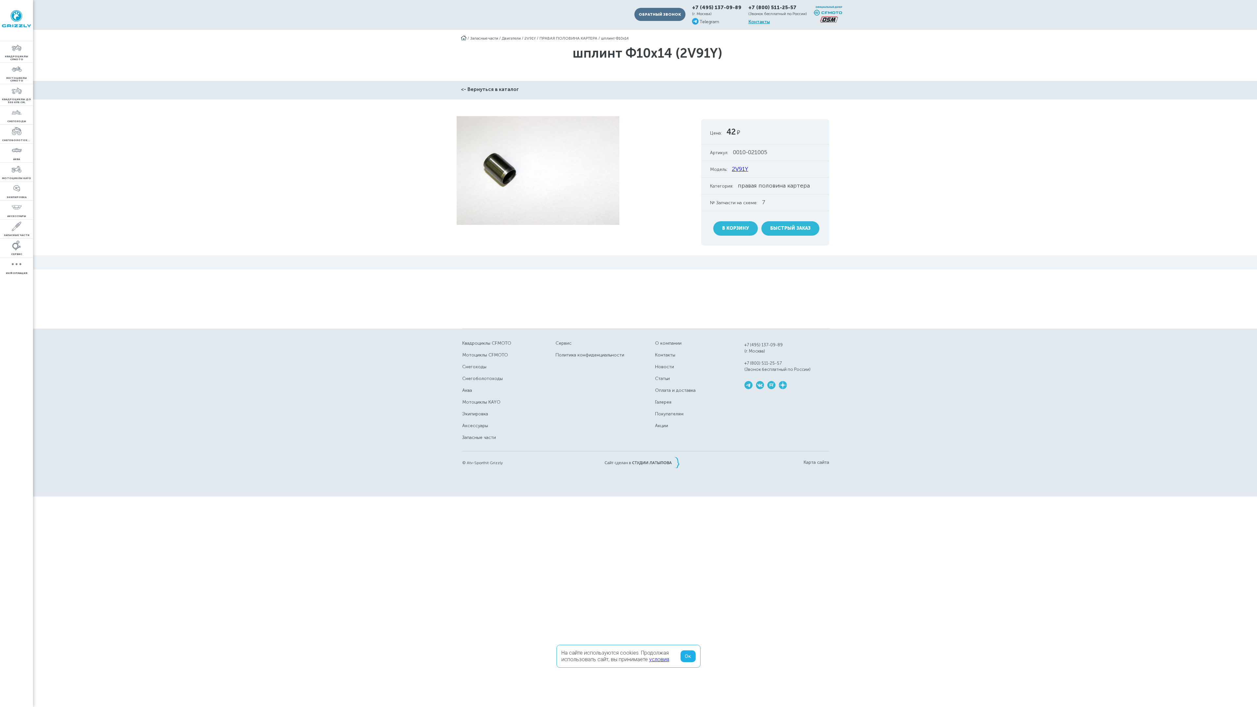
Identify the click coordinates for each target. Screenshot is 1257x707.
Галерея (663, 402)
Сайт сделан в (642, 462)
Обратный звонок (660, 14)
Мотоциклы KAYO (481, 402)
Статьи (662, 378)
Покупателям (669, 414)
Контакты (759, 22)
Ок (688, 656)
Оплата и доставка (675, 390)
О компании (668, 343)
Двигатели (511, 38)
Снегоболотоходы (482, 378)
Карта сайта (816, 462)
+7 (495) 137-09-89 (716, 7)
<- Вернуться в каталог (490, 89)
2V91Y (530, 38)
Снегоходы (474, 367)
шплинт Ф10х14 (615, 38)
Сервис (564, 343)
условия (659, 659)
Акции (661, 425)
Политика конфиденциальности (590, 355)
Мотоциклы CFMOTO (485, 355)
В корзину (735, 228)
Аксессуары (475, 425)
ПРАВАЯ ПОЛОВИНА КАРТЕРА (568, 38)
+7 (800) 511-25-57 (772, 7)
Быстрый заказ (790, 228)
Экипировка (475, 414)
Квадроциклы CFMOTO (486, 343)
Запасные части (484, 38)
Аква (467, 390)
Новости (664, 367)
